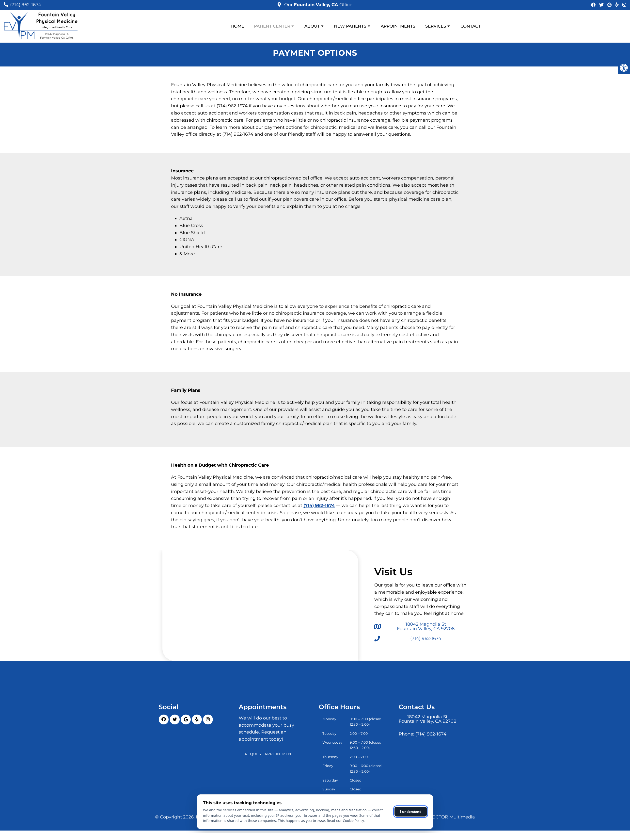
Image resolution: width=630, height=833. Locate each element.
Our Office (317, 4)
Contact (470, 26)
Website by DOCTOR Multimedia (438, 817)
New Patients (350, 26)
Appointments (398, 26)
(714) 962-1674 (25, 4)
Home (237, 26)
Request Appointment (269, 754)
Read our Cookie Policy (345, 820)
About (312, 26)
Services (435, 26)
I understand (411, 812)
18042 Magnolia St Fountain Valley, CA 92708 (426, 626)
